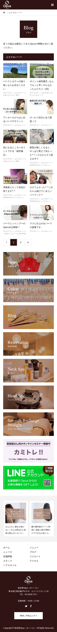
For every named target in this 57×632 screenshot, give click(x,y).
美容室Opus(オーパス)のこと (40, 165)
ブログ (33, 551)
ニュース (7, 551)
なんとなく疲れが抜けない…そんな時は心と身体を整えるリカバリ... (15, 529)
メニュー (34, 547)
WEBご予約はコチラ (28, 615)
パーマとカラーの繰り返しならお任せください (14, 85)
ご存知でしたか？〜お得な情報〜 (15, 233)
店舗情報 (7, 556)
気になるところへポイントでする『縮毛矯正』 (14, 151)
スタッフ (7, 560)
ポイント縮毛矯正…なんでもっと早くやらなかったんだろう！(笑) (42, 85)
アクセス (34, 560)
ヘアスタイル (9, 565)
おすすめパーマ (20, 93)
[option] (15, 518)
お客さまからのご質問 (11, 95)
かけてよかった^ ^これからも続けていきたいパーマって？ (41, 191)
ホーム (6, 547)
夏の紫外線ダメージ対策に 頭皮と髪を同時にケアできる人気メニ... (41, 529)
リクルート (35, 556)
